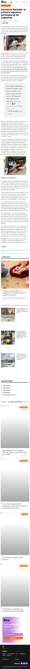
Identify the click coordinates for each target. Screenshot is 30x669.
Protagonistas (6, 5)
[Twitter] (25, 2)
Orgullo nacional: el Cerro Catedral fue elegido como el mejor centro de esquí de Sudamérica (21, 356)
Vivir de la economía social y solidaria (12, 558)
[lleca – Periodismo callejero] (10, 620)
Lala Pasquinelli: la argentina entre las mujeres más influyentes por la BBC (14, 452)
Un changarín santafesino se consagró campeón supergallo (13, 610)
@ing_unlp (17, 101)
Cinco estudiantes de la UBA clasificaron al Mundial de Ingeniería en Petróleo (22, 310)
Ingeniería (8, 250)
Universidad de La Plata (17, 250)
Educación (3, 250)
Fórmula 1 (20, 134)
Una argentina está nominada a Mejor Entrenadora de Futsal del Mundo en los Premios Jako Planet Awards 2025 (22, 335)
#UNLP (8, 104)
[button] (11, 2)
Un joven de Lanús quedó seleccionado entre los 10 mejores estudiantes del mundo (14, 506)
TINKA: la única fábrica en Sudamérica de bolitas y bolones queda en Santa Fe (14, 293)
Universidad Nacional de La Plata (20, 53)
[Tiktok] (27, 2)
